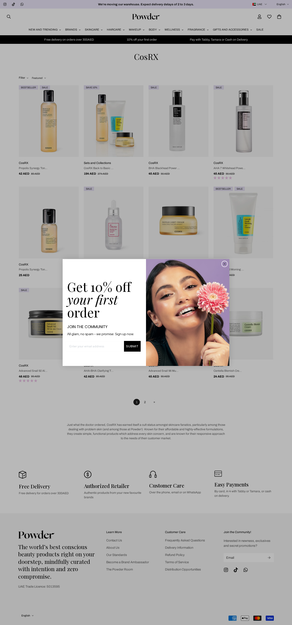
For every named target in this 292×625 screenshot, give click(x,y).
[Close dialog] (224, 264)
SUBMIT (132, 346)
